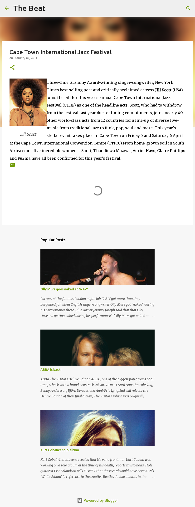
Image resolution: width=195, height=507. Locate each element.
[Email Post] (12, 166)
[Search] (52, 8)
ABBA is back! (51, 370)
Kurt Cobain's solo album (59, 450)
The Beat (29, 8)
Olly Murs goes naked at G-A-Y (64, 289)
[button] (12, 68)
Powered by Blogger (100, 500)
